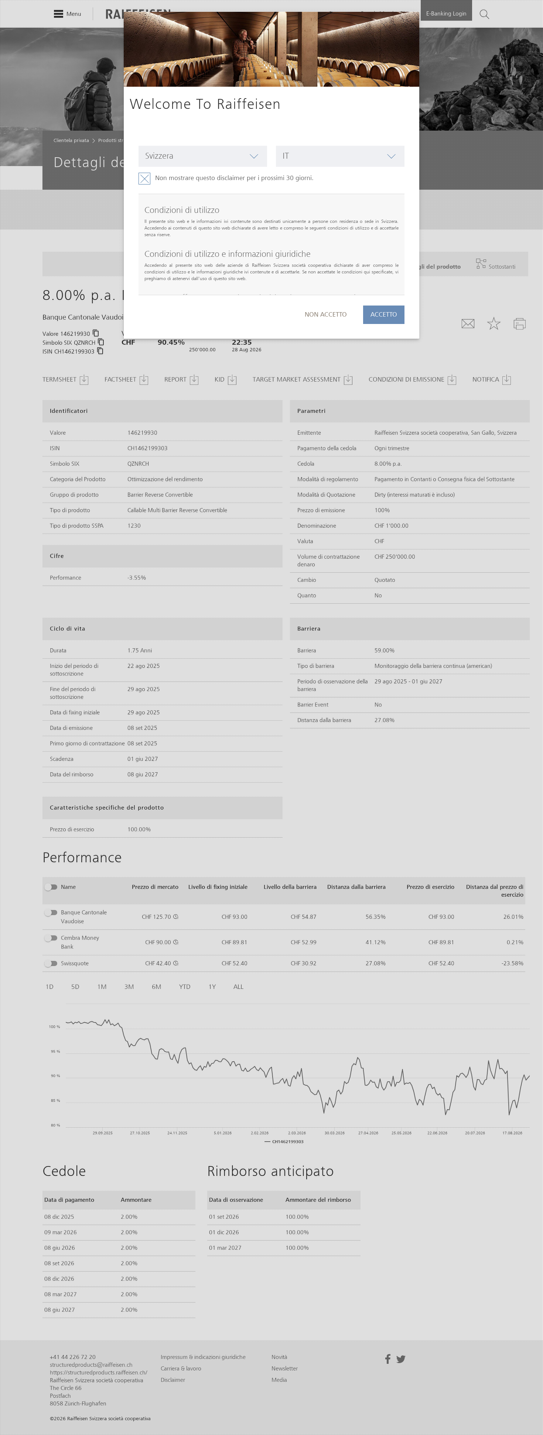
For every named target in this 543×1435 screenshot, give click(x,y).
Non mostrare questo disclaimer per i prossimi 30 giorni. (234, 178)
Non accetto (326, 314)
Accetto (383, 314)
